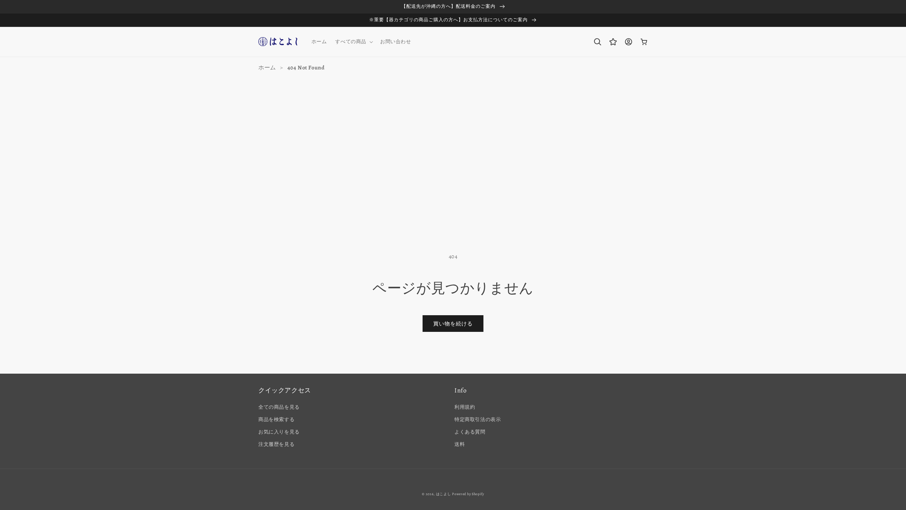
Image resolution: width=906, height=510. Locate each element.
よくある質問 (470, 432)
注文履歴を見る (276, 444)
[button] (353, 41)
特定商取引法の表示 (477, 419)
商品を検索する (276, 419)
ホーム (267, 68)
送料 (459, 444)
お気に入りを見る (279, 432)
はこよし (443, 494)
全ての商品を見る (279, 407)
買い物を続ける (453, 323)
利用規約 (464, 407)
